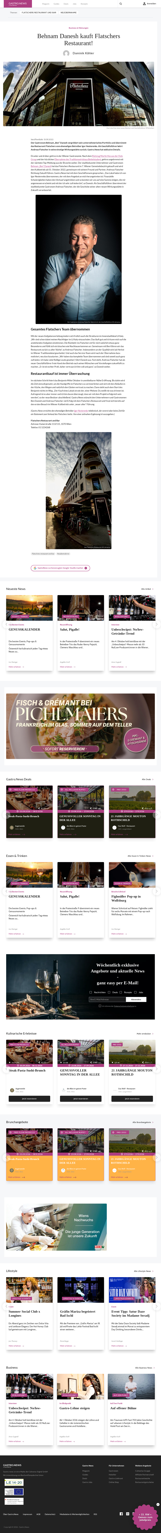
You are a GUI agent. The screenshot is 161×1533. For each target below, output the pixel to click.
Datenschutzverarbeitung (124, 1006)
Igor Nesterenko (81, 410)
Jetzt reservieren (29, 1098)
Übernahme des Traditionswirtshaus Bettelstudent (77, 159)
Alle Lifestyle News (142, 1271)
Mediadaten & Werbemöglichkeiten (74, 1514)
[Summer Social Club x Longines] (29, 1290)
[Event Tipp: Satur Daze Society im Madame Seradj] (132, 1290)
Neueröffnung (70, 616)
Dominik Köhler (83, 53)
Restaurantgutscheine (144, 1482)
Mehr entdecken (144, 1034)
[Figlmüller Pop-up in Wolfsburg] (132, 874)
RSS (95, 1514)
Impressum (27, 1514)
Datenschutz (50, 1514)
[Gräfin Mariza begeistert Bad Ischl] (80, 1290)
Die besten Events (16, 625)
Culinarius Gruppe (142, 1471)
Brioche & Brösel (118, 892)
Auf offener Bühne (123, 1408)
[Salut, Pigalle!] (80, 607)
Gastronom (113, 1471)
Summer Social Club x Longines (24, 1313)
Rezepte (84, 4)
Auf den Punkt (121, 1395)
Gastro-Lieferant (116, 1478)
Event (11, 1307)
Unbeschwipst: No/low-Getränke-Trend (127, 631)
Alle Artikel (146, 589)
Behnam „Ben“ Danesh (41, 166)
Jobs (74, 4)
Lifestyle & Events (21, 1298)
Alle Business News (143, 1368)
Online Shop (114, 1482)
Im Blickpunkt (122, 616)
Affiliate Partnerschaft (144, 1474)
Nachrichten (100, 992)
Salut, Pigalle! (69, 629)
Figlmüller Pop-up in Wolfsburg (126, 898)
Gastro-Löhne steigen (74, 1408)
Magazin (45, 4)
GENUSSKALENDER (24, 629)
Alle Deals (146, 779)
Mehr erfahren (15, 667)
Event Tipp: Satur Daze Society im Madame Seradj (130, 1313)
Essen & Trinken (20, 616)
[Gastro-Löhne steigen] (80, 1386)
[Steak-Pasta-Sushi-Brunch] (29, 798)
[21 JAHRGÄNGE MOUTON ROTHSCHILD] (132, 798)
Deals (66, 4)
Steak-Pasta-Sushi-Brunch (23, 816)
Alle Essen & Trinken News (139, 856)
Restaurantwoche (142, 1478)
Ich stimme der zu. (119, 1006)
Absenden (136, 999)
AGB (38, 1514)
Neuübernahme (68, 12)
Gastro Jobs (87, 1482)
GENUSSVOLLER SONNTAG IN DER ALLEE (79, 818)
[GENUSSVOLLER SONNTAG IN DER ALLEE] (81, 798)
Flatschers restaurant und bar (39, 12)
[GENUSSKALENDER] (29, 607)
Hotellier (112, 1474)
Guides (56, 4)
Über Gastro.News (10, 1514)
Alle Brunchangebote (142, 1122)
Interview (115, 625)
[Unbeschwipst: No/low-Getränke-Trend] (132, 607)
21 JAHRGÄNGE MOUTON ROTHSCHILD (128, 818)
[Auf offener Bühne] (131, 1386)
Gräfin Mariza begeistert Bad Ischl (77, 1313)
